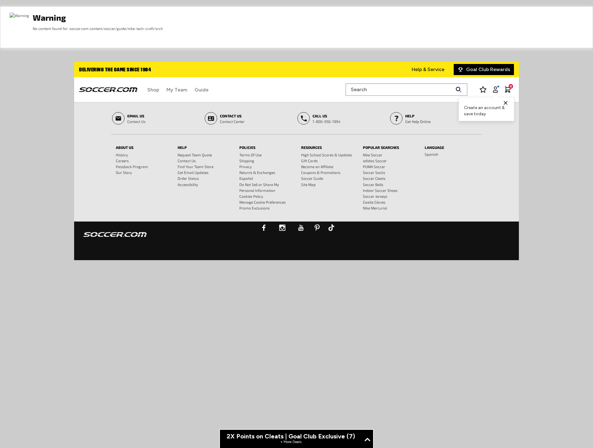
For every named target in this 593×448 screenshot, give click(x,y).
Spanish (431, 154)
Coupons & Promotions (320, 172)
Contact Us (187, 160)
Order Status (188, 178)
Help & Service (428, 69)
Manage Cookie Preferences (262, 202)
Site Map (308, 184)
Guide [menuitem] (201, 90)
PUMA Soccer (374, 166)
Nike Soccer (372, 155)
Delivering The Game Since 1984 (115, 70)
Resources (311, 147)
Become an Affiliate (317, 166)
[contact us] (115, 238)
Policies (247, 147)
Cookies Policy (251, 196)
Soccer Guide (312, 178)
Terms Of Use (250, 155)
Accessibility (188, 184)
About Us (124, 147)
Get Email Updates (193, 172)
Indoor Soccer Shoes (380, 190)
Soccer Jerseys (375, 196)
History (122, 155)
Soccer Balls (373, 184)
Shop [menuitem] (153, 90)
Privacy (245, 166)
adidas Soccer (375, 160)
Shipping (246, 160)
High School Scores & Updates (326, 155)
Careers (122, 160)
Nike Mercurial (375, 208)
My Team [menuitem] (176, 90)
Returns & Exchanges (257, 172)
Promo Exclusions (254, 208)
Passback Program (132, 166)
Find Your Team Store (195, 166)
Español (246, 178)
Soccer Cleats (374, 178)
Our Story (124, 172)
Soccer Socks (374, 172)
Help (182, 147)
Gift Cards (309, 160)
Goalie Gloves (374, 202)
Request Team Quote (195, 155)
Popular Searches (381, 147)
